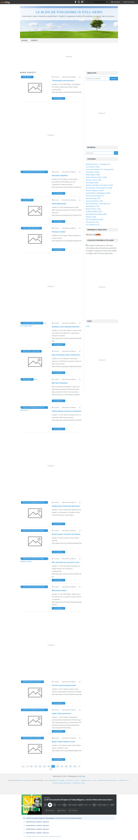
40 (31, 766)
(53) (94, 211)
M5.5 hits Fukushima (60, 383)
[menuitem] (24, 40)
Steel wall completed (59, 175)
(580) (99, 188)
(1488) (93, 175)
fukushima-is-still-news (23, 780)
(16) (92, 222)
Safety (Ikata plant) (59, 204)
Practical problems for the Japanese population (40, 407)
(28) (94, 219)
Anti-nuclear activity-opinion (42, 586)
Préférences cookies (79, 783)
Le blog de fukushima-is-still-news (69, 12)
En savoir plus (58, 98)
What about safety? (59, 590)
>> (51, 769)
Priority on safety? (59, 232)
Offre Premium (123, 780)
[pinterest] (82, 2)
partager (62, 810)
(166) (94, 201)
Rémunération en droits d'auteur (108, 780)
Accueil (25, 40)
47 (62, 766)
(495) (98, 193)
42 (40, 766)
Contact (34, 40)
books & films (36, 323)
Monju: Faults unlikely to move (63, 742)
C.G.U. (95, 780)
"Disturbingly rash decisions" (63, 80)
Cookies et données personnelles (62, 783)
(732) (93, 180)
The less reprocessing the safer (64, 685)
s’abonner (51, 810)
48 (66, 766)
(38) (91, 217)
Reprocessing (28, 681)
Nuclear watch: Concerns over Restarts (67, 534)
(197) (93, 198)
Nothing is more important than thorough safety (70, 327)
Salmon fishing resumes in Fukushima (66, 411)
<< (23, 766)
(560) (94, 190)
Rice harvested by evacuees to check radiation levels (72, 562)
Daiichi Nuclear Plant (30, 172)
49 (70, 766)
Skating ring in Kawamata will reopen (66, 506)
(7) (93, 225)
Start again (27, 228)
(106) (93, 209)
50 (75, 766)
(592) (99, 185)
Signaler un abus (86, 780)
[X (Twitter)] (79, 2)
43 (44, 766)
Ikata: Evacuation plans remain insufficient (68, 355)
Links (88, 326)
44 (49, 766)
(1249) (96, 177)
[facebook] (75, 2)
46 (57, 766)
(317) (95, 196)
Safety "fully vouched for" (62, 713)
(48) (96, 214)
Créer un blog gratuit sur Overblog (54, 780)
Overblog (81, 776)
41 (35, 766)
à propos (74, 810)
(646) (92, 182)
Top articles (69, 780)
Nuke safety (27, 77)
